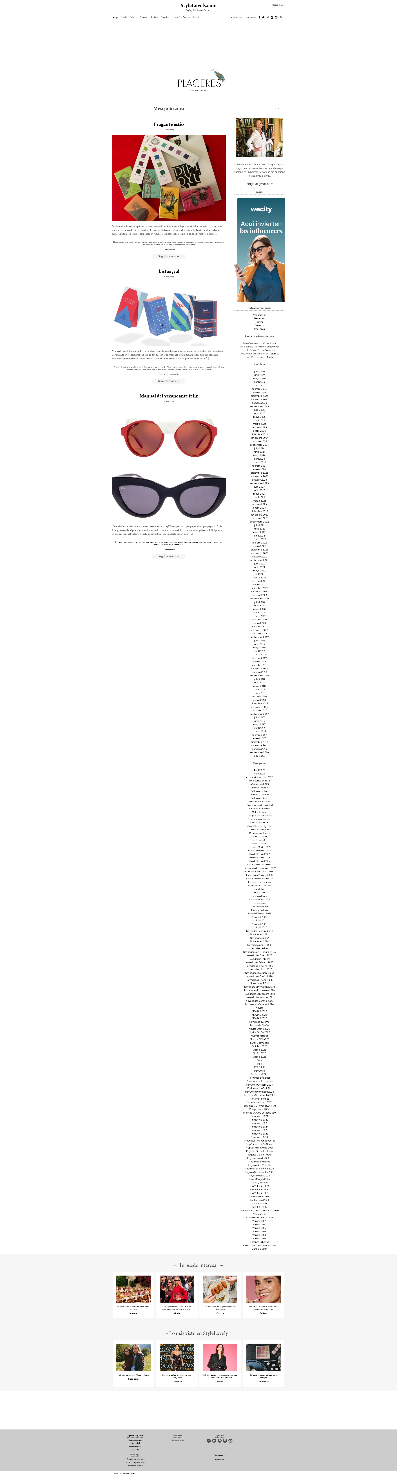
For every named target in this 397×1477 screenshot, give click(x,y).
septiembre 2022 (259, 521)
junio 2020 (259, 605)
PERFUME (259, 1067)
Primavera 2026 (259, 1133)
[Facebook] (259, 17)
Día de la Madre (259, 843)
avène (139, 367)
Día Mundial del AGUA (259, 864)
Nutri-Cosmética (259, 1042)
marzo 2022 (259, 539)
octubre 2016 (259, 748)
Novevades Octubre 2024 (259, 1004)
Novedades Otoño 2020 (259, 976)
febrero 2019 (259, 658)
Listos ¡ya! (168, 271)
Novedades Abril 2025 (259, 944)
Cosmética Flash (259, 822)
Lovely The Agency (181, 17)
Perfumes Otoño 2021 (259, 1088)
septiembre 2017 (259, 713)
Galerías (165, 17)
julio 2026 (259, 371)
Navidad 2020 (259, 916)
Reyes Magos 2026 (259, 1178)
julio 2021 (259, 563)
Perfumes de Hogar (259, 1077)
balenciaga (138, 542)
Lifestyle (154, 17)
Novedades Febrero (259, 958)
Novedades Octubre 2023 (259, 972)
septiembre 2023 (259, 483)
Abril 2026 (259, 773)
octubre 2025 (259, 402)
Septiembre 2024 (259, 1199)
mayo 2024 (259, 455)
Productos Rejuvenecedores (259, 1140)
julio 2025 (259, 409)
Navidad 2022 (259, 923)
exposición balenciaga (163, 542)
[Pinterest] (267, 17)
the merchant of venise (151, 244)
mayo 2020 (259, 609)
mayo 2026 (259, 378)
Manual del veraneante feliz (169, 396)
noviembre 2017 (259, 706)
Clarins (175, 367)
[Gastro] (220, 1301)
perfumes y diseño (159, 369)
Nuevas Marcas (259, 1035)
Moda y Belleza (259, 909)
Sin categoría (259, 1203)
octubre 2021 (259, 556)
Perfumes (259, 1070)
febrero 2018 (259, 696)
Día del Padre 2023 (259, 857)
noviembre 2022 (259, 514)
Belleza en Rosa (259, 798)
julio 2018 (259, 678)
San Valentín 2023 (259, 1192)
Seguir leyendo (167, 256)
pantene (157, 544)
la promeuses (189, 242)
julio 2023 (259, 486)
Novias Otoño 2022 (259, 1028)
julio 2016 (259, 755)
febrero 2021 (259, 581)
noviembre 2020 (259, 591)
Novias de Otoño (259, 1025)
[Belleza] (263, 1301)
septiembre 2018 (259, 675)
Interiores (259, 328)
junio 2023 (259, 490)
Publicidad (135, 1443)
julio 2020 (259, 602)
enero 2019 (259, 661)
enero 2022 (259, 546)
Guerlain (180, 242)
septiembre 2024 (259, 444)
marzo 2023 (259, 500)
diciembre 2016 (259, 741)
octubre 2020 (259, 595)
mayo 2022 (259, 532)
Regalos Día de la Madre (259, 1151)
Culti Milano (183, 367)
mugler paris (208, 242)
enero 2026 (259, 392)
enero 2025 (259, 430)
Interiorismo (259, 902)
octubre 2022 (259, 518)
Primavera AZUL (259, 1137)
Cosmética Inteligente (259, 826)
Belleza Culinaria (259, 794)
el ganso (161, 242)
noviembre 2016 (259, 745)
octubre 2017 (259, 710)
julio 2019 (259, 640)
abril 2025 (259, 420)
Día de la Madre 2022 (259, 847)
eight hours (193, 367)
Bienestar (259, 318)
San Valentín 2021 (259, 1185)
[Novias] (133, 1301)
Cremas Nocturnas (259, 833)
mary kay (137, 369)
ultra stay (192, 369)
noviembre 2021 (259, 553)
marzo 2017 (259, 731)
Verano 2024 (259, 1231)
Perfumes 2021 (259, 1074)
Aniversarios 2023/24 (259, 780)
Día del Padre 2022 (259, 854)
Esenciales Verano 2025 (259, 875)
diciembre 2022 (259, 511)
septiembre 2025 (259, 406)
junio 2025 (259, 413)
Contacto (135, 1450)
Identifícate (236, 17)
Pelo (259, 1063)
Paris (259, 1060)
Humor (259, 321)
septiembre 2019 (259, 637)
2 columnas (279, 109)
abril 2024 (259, 458)
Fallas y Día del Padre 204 (259, 878)
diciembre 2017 (259, 703)
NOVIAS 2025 (259, 1018)
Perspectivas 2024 (259, 1109)
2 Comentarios (168, 249)
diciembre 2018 (259, 665)
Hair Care (259, 892)
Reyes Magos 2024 (259, 1175)
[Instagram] (272, 17)
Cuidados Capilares (259, 836)
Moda (124, 17)
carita (157, 367)
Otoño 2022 (259, 1053)
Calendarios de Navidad (259, 805)
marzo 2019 (259, 654)
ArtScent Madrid (259, 787)
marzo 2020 (259, 616)
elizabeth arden (211, 367)
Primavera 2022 (259, 1119)
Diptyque (137, 242)
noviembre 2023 (259, 476)
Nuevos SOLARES (259, 1039)
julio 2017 (259, 717)
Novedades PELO (259, 983)
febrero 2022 (259, 542)
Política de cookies (135, 1466)
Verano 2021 (259, 1220)
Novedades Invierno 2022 (259, 965)
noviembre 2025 (259, 399)
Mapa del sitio (135, 1447)
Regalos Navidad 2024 (259, 1158)
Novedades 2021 (259, 934)
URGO (181, 544)
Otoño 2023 (259, 1056)
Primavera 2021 (259, 1116)
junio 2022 (259, 528)
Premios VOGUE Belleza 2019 (259, 1112)
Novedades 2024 (259, 941)
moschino (199, 242)
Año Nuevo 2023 (259, 784)
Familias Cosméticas (259, 881)
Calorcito (269, 350)
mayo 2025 (259, 416)
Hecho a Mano (260, 895)
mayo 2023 (259, 493)
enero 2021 (259, 584)
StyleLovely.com (198, 5)
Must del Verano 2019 (260, 913)
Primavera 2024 (259, 1126)
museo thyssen (212, 542)
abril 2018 (259, 689)
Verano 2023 (259, 1227)
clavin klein (129, 242)
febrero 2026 (259, 388)
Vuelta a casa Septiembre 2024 (259, 1245)
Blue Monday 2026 (259, 801)
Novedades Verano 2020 (259, 1000)
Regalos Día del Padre (259, 1154)
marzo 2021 (259, 577)
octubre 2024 (259, 441)
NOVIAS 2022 (259, 1011)
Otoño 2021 (259, 1049)
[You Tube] (276, 17)
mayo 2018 (259, 685)
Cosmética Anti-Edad (259, 819)
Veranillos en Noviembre (259, 1217)
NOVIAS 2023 (259, 1014)
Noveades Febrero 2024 (259, 930)
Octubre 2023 (259, 1046)
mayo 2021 (259, 570)
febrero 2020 (259, 619)
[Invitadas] (263, 1370)
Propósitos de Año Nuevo (259, 1144)
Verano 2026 (259, 1238)
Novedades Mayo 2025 (259, 969)
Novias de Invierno (259, 1021)
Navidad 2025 (259, 927)
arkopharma (128, 542)
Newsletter (250, 17)
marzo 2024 (259, 462)
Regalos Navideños (259, 1161)
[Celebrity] (177, 1370)
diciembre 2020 (259, 588)
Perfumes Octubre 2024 (259, 1084)
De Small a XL (259, 840)
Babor (145, 367)
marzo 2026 (259, 385)
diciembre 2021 (259, 549)
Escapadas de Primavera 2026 (259, 868)
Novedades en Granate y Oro (259, 951)
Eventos (197, 17)
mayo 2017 (259, 724)
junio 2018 (259, 682)
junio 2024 (259, 451)
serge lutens (219, 242)
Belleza (133, 17)
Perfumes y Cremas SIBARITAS (259, 1105)
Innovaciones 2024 (259, 899)
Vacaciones (259, 314)
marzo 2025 (259, 423)
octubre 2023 (259, 479)
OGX (221, 542)
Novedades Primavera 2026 (259, 990)
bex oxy (151, 367)
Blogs (115, 17)
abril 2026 (259, 381)
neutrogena (147, 369)
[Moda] (177, 1301)
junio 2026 (259, 374)
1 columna (266, 109)
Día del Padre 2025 (259, 861)
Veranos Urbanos (259, 1241)
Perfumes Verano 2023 (259, 1102)
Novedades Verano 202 (259, 997)
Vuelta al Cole (259, 1248)
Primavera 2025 (259, 1130)
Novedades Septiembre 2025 (259, 993)
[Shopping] (133, 1370)
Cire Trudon (119, 242)
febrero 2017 (259, 734)
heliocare (187, 542)
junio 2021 (259, 567)
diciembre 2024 (259, 434)
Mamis (269, 357)
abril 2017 (259, 727)
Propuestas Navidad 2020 (259, 1147)
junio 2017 (259, 720)
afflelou (119, 542)
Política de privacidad (135, 1462)
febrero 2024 (259, 465)
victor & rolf (190, 244)
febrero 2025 (259, 427)
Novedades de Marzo (259, 948)
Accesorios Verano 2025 (259, 777)
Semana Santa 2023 (259, 1196)
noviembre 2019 (259, 630)
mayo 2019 (259, 647)
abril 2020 (259, 612)
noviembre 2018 (259, 668)
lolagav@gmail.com (259, 184)
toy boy (169, 244)
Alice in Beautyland (123, 367)
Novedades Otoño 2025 (259, 979)
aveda (133, 367)
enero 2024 (259, 469)
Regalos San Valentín (259, 1165)
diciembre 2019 (259, 626)
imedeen (195, 542)
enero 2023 (259, 507)
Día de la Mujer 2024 (259, 850)
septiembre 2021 (259, 560)
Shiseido (171, 369)
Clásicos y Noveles (259, 808)
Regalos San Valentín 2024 (259, 1168)
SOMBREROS (259, 1206)
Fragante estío (169, 124)
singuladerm (166, 544)
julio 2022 (259, 525)
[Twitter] (263, 17)
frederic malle (170, 242)
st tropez (175, 544)
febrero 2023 (259, 504)
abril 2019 (259, 651)
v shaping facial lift (204, 369)
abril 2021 (259, 574)
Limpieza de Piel (259, 906)
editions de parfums (149, 242)
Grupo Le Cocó (178, 542)
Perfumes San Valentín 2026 (259, 1095)
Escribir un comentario (169, 374)
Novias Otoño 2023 (259, 1032)
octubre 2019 (259, 633)
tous (163, 244)
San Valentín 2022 (259, 1189)
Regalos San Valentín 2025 (259, 1171)
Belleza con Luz (259, 791)
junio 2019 (259, 644)
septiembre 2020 (259, 598)
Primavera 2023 (259, 1123)
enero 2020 (259, 623)
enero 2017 (259, 738)
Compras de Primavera (259, 815)
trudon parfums (179, 244)
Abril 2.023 (259, 770)
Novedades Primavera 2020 (259, 986)
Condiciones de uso (135, 1459)
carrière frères (166, 367)
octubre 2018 (259, 671)
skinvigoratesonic (181, 369)
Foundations (259, 888)
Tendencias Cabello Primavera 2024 (259, 1210)
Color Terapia (259, 812)
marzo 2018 (259, 692)
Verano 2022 (259, 1224)
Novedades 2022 (259, 937)
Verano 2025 (259, 1234)
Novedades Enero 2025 (259, 955)
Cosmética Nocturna (259, 829)
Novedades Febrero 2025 (259, 962)
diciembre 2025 (259, 395)
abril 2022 (259, 535)
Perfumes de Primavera (259, 1081)
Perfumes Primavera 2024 (259, 1091)
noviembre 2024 (259, 437)
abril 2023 (259, 497)
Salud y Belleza (259, 1182)
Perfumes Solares (259, 1098)
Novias (143, 17)
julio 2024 (259, 448)
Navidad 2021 (259, 920)
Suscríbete (219, 1460)
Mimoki (203, 542)
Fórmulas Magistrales (259, 885)
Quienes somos (135, 1440)
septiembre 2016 (259, 752)
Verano (259, 325)
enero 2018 (259, 699)
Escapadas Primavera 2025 (259, 871)
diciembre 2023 (259, 472)
